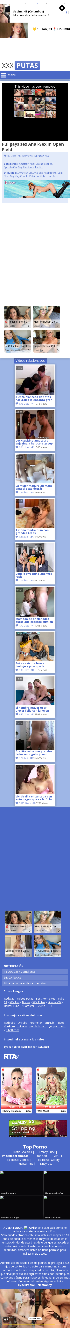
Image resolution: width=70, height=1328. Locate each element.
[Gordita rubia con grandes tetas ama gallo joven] (35, 735)
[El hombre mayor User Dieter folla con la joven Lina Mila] (35, 704)
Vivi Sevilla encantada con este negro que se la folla (34, 798)
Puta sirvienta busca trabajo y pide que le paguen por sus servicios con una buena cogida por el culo (34, 665)
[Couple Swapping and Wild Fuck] (35, 557)
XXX (20, 65)
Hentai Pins (26, 1163)
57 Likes (23, 758)
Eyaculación (10, 167)
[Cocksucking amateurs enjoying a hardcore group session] (35, 424)
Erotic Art (41, 1156)
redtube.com (44, 176)
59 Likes (23, 492)
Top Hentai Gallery (48, 1160)
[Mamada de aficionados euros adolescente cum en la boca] (35, 615)
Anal (32, 163)
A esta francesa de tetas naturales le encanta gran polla (34, 398)
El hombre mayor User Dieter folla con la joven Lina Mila (32, 709)
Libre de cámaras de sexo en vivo (25, 983)
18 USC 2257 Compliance (20, 971)
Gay (20, 167)
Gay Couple (21, 176)
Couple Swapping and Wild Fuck (34, 575)
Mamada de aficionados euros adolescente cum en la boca (34, 620)
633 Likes (24, 403)
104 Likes (24, 447)
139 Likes (24, 625)
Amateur (24, 163)
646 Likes (24, 714)
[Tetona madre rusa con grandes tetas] (35, 527)
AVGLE (58, 1156)
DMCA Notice (12, 977)
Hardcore (28, 167)
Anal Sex (38, 172)
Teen (55, 176)
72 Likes (23, 580)
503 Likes (24, 670)
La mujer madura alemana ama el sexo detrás (34, 487)
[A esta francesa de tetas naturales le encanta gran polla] (35, 393)
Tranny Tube (47, 1152)
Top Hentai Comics (17, 1160)
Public (32, 176)
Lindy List (46, 1163)
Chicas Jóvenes (44, 163)
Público (39, 167)
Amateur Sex (25, 172)
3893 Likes (25, 803)
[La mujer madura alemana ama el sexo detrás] (35, 482)
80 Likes (11, 156)
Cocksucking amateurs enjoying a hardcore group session (34, 442)
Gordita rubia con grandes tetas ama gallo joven (34, 753)
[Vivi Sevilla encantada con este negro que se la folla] (35, 793)
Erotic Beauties (22, 1152)
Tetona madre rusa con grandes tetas (32, 532)
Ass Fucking (50, 172)
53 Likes (23, 537)
